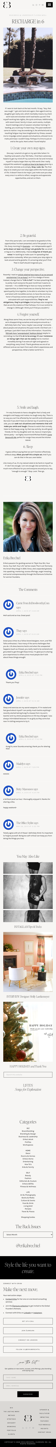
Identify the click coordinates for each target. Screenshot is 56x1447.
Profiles (28, 1142)
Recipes (28, 1209)
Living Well (41, 15)
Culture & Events (28, 1200)
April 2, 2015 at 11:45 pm (30, 675)
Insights (44, 1428)
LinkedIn (27, 1313)
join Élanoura (28, 1330)
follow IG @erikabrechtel (28, 1349)
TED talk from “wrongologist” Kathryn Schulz (24, 333)
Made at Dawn (28, 1414)
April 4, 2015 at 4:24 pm (27, 793)
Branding (11, 1426)
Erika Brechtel (7, 5)
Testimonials (45, 1425)
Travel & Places (28, 1211)
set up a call (28, 1321)
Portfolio (11, 1430)
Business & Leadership (21, 15)
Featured (44, 1421)
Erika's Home (28, 1159)
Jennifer (20, 697)
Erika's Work (28, 1139)
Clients (11, 1434)
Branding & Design (28, 1134)
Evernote (26, 246)
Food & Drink (28, 1203)
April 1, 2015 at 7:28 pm (27, 767)
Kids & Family (28, 1167)
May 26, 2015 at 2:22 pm (28, 826)
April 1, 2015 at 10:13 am (28, 701)
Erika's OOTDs (28, 1184)
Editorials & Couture (28, 1181)
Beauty (28, 1175)
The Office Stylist (24, 823)
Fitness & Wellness (28, 1186)
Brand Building (28, 1131)
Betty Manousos (24, 789)
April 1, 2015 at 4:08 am (27, 611)
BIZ (28, 1128)
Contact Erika (11, 1299)
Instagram (37, 1313)
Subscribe (28, 1394)
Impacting (44, 1417)
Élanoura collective (20, 1306)
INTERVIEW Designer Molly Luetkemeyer (28, 996)
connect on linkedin (28, 1340)
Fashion (28, 1178)
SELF (28, 1173)
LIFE (28, 1192)
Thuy (19, 630)
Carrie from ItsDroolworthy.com (32, 603)
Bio (11, 1408)
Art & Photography (28, 1195)
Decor (28, 1153)
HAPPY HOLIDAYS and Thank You (28, 1066)
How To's (28, 1164)
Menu (49, 4)
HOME (28, 1150)
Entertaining (28, 1161)
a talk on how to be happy (33, 164)
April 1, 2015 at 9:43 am (27, 634)
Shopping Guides (28, 1217)
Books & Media (28, 1198)
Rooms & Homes (28, 1156)
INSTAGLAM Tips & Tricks (28, 926)
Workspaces (28, 1145)
